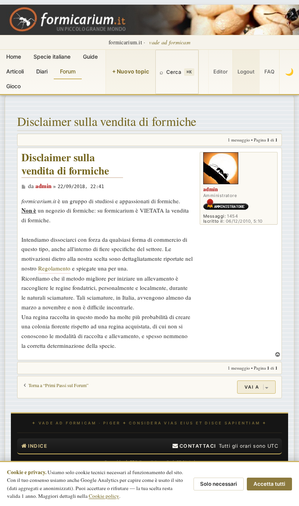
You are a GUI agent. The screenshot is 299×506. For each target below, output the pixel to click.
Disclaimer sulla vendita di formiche (106, 121)
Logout (246, 71)
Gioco (13, 86)
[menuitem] (194, 446)
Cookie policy (104, 495)
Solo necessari (218, 484)
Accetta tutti (269, 484)
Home (13, 56)
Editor (220, 71)
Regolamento (54, 268)
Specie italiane (51, 56)
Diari (41, 71)
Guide (90, 56)
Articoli (15, 71)
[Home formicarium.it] (149, 20)
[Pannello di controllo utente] (203, 72)
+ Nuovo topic (130, 71)
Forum (68, 71)
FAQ (269, 71)
